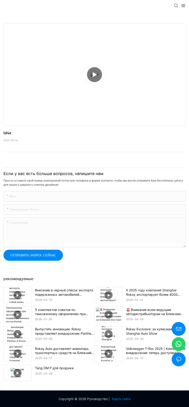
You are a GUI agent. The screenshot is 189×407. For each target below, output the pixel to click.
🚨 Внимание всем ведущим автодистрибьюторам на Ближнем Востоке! (153, 312)
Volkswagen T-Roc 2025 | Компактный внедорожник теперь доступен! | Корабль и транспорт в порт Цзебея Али (155, 351)
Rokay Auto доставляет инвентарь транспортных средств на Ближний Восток (63, 351)
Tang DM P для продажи (54, 368)
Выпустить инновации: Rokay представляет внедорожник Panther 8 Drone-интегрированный (63, 331)
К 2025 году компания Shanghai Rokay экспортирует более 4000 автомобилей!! (152, 292)
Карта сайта (121, 399)
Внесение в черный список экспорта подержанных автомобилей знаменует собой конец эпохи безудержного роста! (64, 292)
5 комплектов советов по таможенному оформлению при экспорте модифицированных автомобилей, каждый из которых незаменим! (62, 312)
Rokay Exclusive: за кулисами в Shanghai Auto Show (150, 331)
